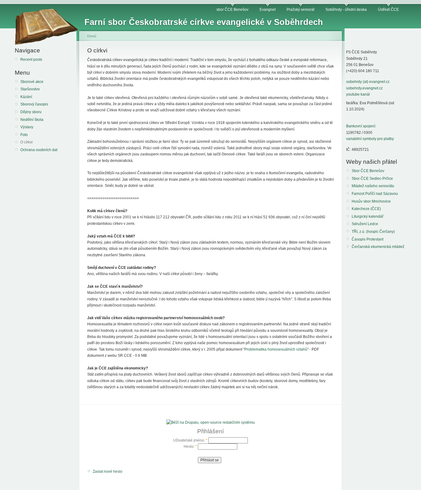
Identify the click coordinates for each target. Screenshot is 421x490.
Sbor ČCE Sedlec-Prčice (372, 178)
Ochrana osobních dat (38, 150)
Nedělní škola (31, 119)
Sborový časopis (34, 104)
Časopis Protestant (367, 239)
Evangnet (268, 9)
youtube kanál (358, 94)
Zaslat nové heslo (107, 471)
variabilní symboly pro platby (370, 139)
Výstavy (26, 127)
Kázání (26, 97)
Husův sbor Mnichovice (371, 201)
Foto (24, 135)
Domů (91, 36)
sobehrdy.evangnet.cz (364, 88)
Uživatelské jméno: (190, 440)
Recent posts (31, 59)
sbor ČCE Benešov (232, 9)
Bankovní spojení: (361, 126)
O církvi (26, 142)
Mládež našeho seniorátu (373, 186)
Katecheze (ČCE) (366, 209)
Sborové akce (31, 82)
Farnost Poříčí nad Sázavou (375, 193)
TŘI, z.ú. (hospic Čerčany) (373, 231)
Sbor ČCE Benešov (368, 171)
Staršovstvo (30, 89)
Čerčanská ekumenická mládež (378, 247)
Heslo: (190, 446)
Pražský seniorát (300, 9)
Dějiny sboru (31, 112)
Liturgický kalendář (367, 216)
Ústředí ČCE (388, 9)
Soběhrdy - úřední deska (346, 9)
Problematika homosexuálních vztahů (275, 349)
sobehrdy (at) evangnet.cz (368, 82)
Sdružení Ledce (365, 224)
